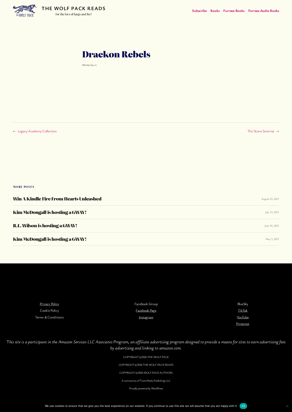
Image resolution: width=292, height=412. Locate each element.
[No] (287, 406)
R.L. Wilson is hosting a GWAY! (45, 225)
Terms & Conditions (49, 317)
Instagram (146, 317)
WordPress (157, 388)
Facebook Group (146, 303)
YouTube (242, 317)
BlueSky (242, 303)
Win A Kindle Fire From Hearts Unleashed (57, 198)
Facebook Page (146, 310)
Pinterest (242, 323)
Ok (243, 405)
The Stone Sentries (261, 131)
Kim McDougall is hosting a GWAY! (49, 212)
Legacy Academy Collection (37, 131)
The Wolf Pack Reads (73, 8)
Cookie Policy (49, 310)
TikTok (243, 310)
